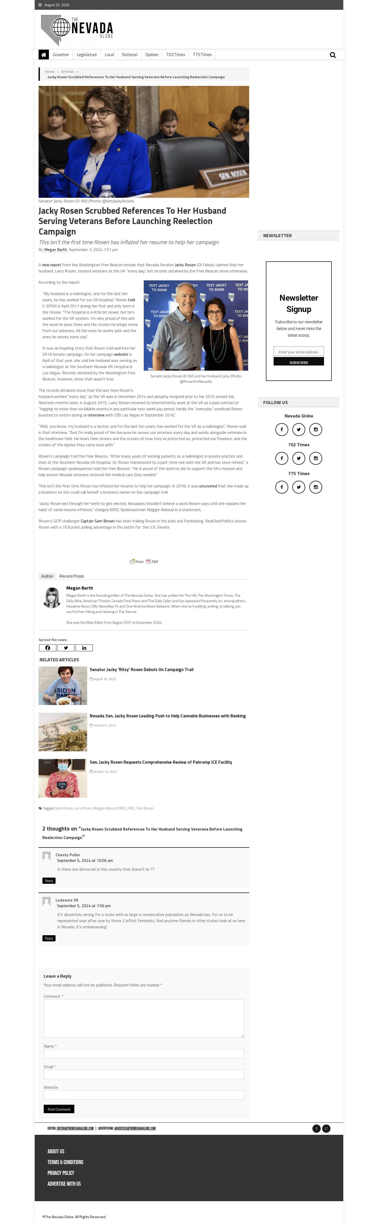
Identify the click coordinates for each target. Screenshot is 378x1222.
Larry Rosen (83, 808)
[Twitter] (66, 647)
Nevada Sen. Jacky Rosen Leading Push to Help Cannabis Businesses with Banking (168, 715)
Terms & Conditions (65, 1162)
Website (51, 1087)
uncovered (208, 486)
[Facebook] (47, 647)
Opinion (151, 54)
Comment (54, 996)
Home (50, 71)
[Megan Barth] (52, 597)
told (131, 300)
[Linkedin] (84, 647)
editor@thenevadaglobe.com (75, 1128)
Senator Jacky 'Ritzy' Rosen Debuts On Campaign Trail (141, 669)
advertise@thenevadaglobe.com (135, 1128)
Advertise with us (64, 1184)
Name (50, 1046)
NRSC (122, 808)
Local (109, 54)
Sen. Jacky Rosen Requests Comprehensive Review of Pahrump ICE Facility (161, 762)
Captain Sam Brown (98, 521)
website (121, 354)
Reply (49, 880)
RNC (131, 808)
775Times (202, 54)
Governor (61, 54)
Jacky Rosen (185, 265)
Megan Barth (55, 249)
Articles (67, 71)
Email (50, 1067)
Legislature (87, 54)
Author (47, 576)
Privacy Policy (61, 1173)
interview (96, 415)
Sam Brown (145, 808)
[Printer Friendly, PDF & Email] (144, 562)
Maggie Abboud (105, 808)
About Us (56, 1151)
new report (51, 265)
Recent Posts (71, 576)
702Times (175, 54)
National (130, 54)
